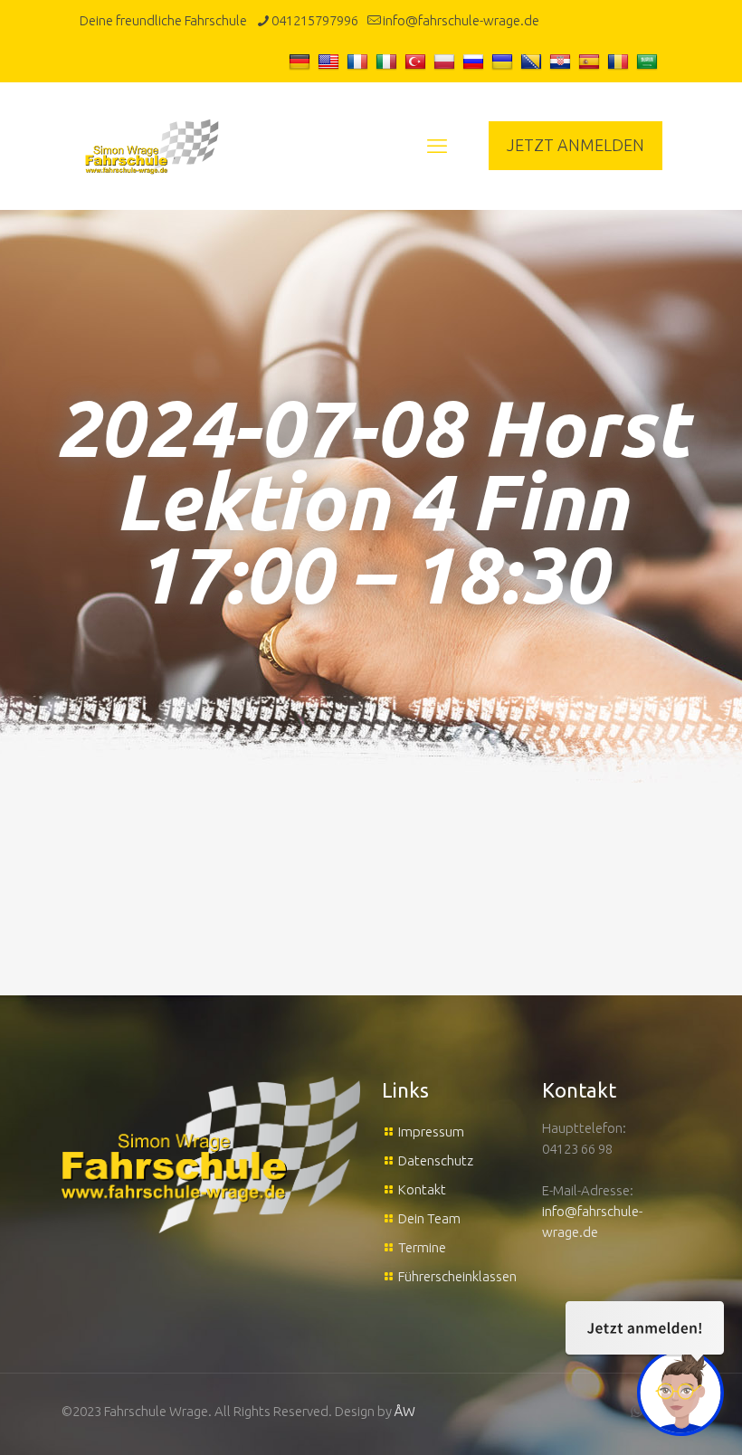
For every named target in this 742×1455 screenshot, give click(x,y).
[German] (302, 61)
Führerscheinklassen (457, 1276)
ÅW (405, 1411)
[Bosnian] (533, 61)
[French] (360, 61)
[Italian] (389, 61)
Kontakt (422, 1189)
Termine (422, 1247)
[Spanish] (591, 61)
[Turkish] (417, 61)
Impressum (431, 1131)
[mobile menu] (437, 145)
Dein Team (429, 1218)
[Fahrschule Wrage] (152, 145)
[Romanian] (620, 61)
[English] (331, 61)
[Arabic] (649, 61)
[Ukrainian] (504, 61)
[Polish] (446, 61)
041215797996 (314, 20)
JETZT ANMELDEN (575, 145)
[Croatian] (562, 61)
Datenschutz (435, 1160)
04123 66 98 (577, 1148)
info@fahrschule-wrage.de (461, 20)
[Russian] (475, 61)
